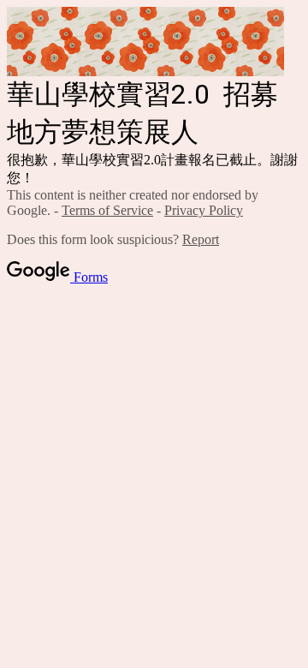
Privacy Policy (203, 210)
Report (200, 239)
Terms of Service (107, 210)
